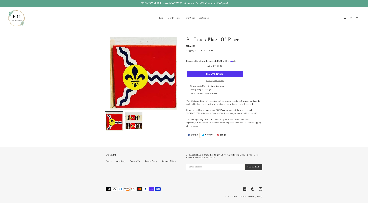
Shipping (190, 51)
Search (109, 161)
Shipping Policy (168, 161)
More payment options (215, 81)
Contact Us (135, 161)
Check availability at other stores (203, 93)
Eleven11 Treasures (239, 197)
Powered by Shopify (255, 197)
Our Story (120, 161)
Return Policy (150, 161)
